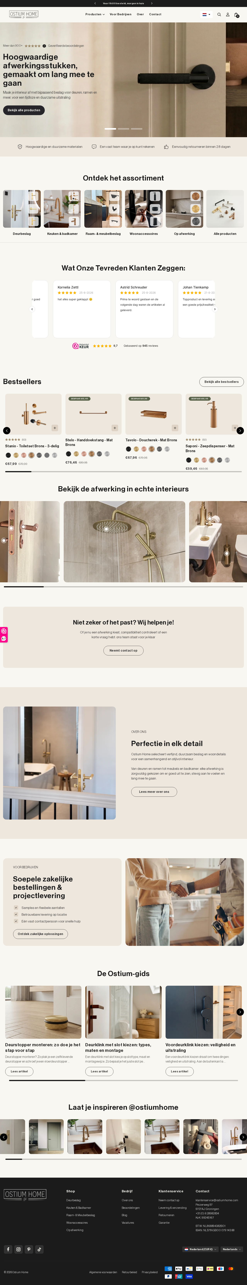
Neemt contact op (123, 650)
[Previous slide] (10, 541)
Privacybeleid (150, 1272)
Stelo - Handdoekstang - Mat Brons (89, 442)
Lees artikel (19, 1071)
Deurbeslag (73, 1200)
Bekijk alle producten (24, 110)
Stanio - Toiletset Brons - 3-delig (32, 446)
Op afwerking (74, 1230)
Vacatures (128, 1222)
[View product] (23, 526)
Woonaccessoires (77, 1222)
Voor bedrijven (120, 14)
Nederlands (230, 1249)
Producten (93, 14)
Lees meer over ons (154, 791)
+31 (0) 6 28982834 (207, 1213)
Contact (155, 14)
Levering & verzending (173, 1207)
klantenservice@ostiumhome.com (217, 1200)
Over (140, 14)
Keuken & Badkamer (78, 1207)
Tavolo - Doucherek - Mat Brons (151, 440)
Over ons (127, 1200)
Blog (124, 1215)
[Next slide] (236, 541)
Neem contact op (169, 1200)
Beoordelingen (131, 1207)
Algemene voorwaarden (103, 1272)
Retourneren (166, 1215)
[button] (206, 14)
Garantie (164, 1222)
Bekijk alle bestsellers (222, 381)
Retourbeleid (129, 1272)
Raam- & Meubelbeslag (80, 1215)
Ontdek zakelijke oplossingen (40, 934)
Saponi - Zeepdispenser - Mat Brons (210, 448)
